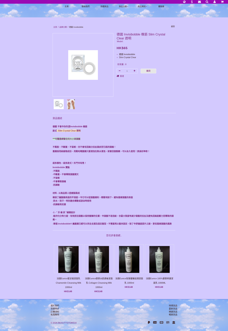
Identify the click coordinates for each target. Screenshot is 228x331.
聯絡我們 (86, 6)
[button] (184, 2)
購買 (148, 71)
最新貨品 (173, 309)
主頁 (67, 6)
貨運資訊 (55, 309)
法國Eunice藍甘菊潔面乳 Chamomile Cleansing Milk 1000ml (68, 282)
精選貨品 (173, 312)
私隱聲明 (55, 314)
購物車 (161, 6)
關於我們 (55, 306)
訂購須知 (55, 312)
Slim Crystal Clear (127, 57)
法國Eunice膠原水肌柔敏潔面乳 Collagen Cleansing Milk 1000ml (99, 282)
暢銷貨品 (173, 314)
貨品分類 (123, 6)
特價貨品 (104, 6)
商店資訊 (142, 6)
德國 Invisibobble (127, 54)
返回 (173, 26)
